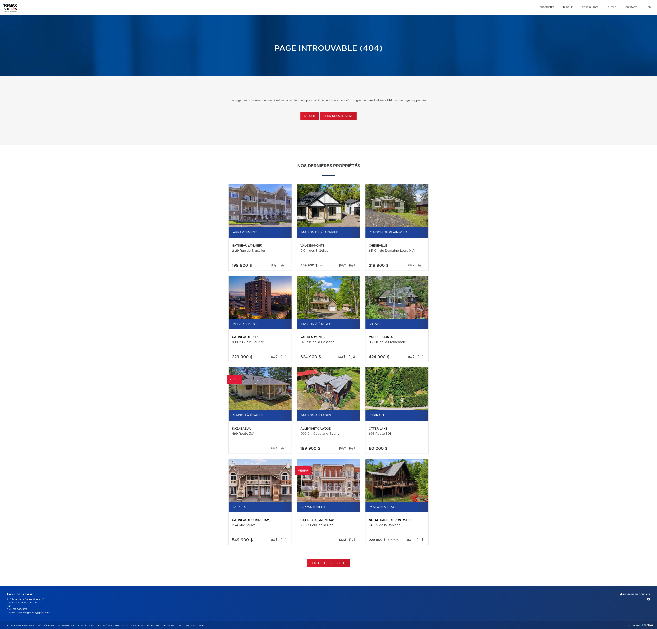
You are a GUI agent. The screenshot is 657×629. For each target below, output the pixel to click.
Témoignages (590, 7)
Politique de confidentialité (131, 625)
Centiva (647, 625)
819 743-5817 (20, 609)
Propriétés (547, 7)
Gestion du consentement (190, 625)
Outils (612, 7)
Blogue (568, 7)
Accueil (310, 116)
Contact (631, 7)
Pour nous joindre (338, 116)
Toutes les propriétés (329, 563)
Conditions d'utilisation (161, 625)
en (649, 7)
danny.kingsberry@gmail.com (33, 613)
